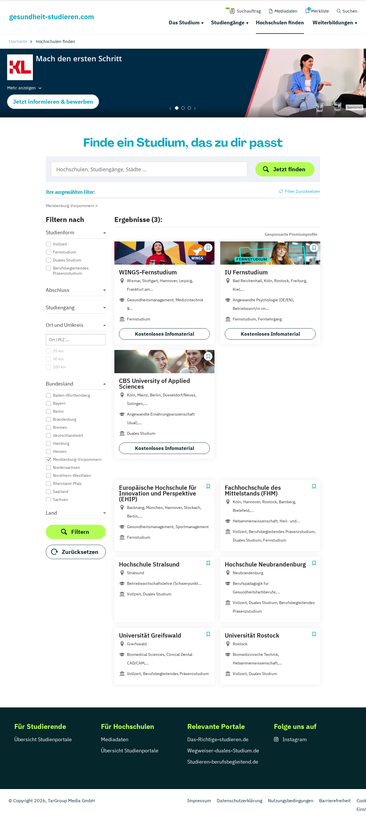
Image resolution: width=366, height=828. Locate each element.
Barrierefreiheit (335, 800)
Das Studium (184, 22)
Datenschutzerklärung (239, 800)
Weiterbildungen (333, 22)
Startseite (18, 41)
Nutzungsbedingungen (290, 800)
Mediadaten (114, 739)
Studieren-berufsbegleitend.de (222, 761)
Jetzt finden (289, 169)
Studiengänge (227, 22)
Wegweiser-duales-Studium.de (223, 750)
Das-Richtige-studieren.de (217, 739)
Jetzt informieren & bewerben (53, 101)
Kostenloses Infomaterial (164, 334)
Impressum (199, 800)
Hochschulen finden (280, 22)
